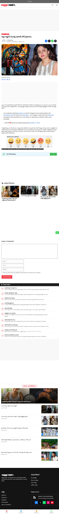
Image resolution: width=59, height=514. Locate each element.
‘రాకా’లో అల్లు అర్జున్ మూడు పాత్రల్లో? (29, 195)
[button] (52, 5)
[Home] (6, 511)
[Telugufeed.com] (8, 5)
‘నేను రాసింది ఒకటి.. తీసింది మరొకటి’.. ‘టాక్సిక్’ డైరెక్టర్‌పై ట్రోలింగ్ (14, 416)
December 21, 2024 (34, 123)
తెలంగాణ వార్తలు (34, 480)
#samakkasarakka (8, 115)
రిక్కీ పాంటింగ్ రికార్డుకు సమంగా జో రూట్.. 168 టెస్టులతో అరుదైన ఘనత (16, 452)
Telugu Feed (10, 40)
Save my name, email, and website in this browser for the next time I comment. (22, 272)
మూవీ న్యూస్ (34, 482)
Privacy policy (5, 502)
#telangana (26, 115)
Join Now (53, 154)
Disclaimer (4, 500)
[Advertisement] (29, 20)
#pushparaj (20, 113)
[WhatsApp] (51, 511)
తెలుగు (3, 34)
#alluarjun (51, 115)
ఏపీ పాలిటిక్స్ (34, 477)
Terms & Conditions (6, 504)
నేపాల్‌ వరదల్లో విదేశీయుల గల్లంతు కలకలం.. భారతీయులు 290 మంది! (16, 439)
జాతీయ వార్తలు (34, 485)
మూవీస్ (7, 34)
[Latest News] (21, 511)
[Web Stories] (36, 511)
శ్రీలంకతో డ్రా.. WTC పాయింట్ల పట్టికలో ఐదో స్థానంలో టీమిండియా (14, 428)
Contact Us (4, 497)
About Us (4, 495)
